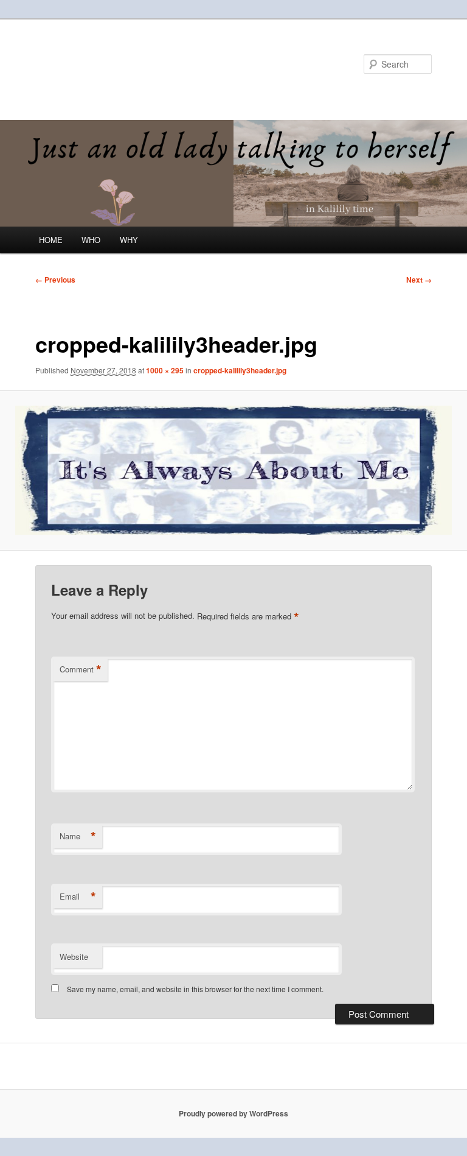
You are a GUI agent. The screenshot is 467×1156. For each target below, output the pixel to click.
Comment (81, 669)
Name (78, 836)
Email (78, 896)
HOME (51, 239)
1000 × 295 (165, 370)
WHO (90, 239)
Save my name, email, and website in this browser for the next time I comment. (195, 989)
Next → (419, 279)
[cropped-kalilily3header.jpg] (233, 470)
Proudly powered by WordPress (233, 1113)
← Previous (55, 279)
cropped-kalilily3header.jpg (239, 370)
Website (74, 956)
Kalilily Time (88, 64)
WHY (129, 239)
